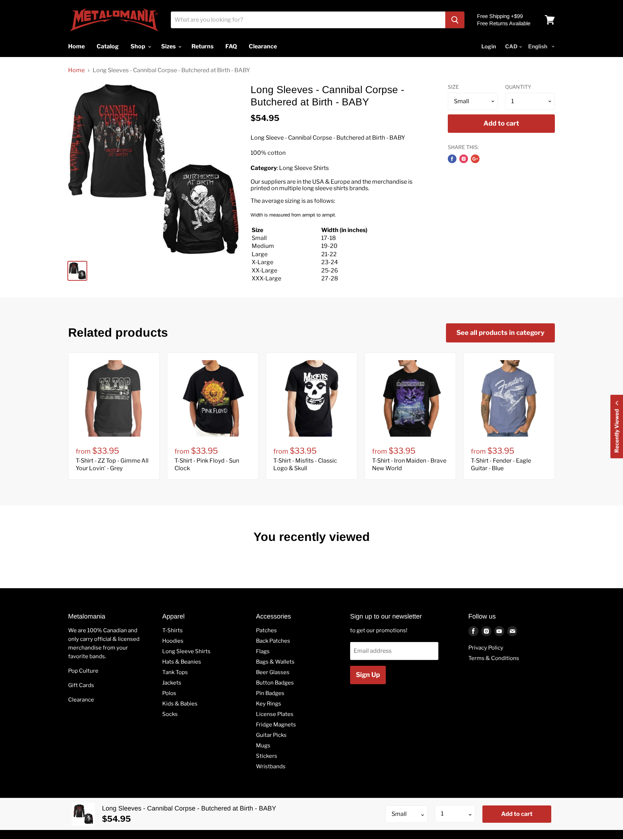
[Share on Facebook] (452, 158)
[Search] (454, 20)
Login (488, 46)
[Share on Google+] (475, 158)
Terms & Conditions (493, 658)
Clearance (81, 699)
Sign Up (368, 674)
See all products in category (500, 332)
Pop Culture (83, 671)
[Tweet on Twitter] (463, 158)
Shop (138, 46)
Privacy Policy (485, 647)
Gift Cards (81, 685)
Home (76, 70)
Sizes (169, 46)
